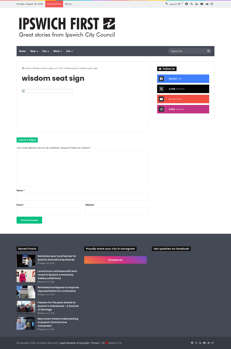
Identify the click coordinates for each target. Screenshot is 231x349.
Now (33, 51)
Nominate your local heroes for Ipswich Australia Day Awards (57, 257)
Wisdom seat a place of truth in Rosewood (55, 68)
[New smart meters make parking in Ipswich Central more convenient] (26, 323)
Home (22, 51)
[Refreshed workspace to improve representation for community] (26, 292)
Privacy (95, 343)
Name (21, 190)
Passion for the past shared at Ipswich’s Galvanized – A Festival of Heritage (58, 306)
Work (56, 51)
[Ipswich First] (68, 26)
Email (20, 204)
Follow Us (116, 259)
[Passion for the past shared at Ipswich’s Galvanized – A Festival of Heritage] (26, 307)
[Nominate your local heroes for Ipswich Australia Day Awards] (26, 260)
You (44, 51)
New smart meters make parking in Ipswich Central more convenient (58, 322)
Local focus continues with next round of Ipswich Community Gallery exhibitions (57, 274)
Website (89, 204)
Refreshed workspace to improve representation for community (58, 289)
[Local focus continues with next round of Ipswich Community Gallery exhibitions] (26, 275)
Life (68, 51)
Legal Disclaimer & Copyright (74, 343)
